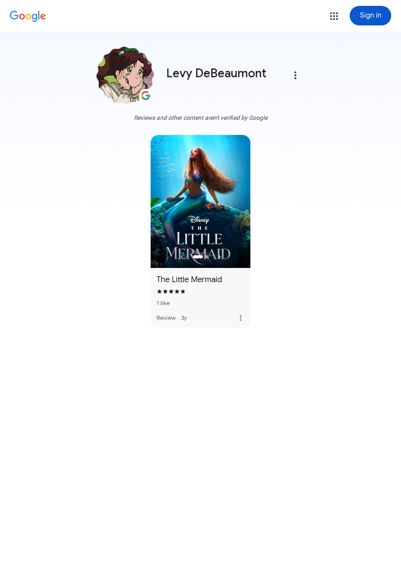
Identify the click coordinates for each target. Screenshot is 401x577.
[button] (334, 16)
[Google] (28, 16)
